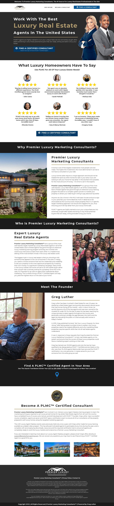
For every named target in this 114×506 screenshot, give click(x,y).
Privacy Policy (67, 478)
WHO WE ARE (48, 7)
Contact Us (76, 478)
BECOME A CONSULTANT (62, 7)
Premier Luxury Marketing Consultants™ (47, 478)
